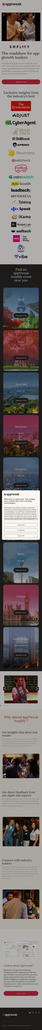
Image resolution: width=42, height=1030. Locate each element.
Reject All (21, 536)
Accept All (21, 525)
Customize (21, 530)
